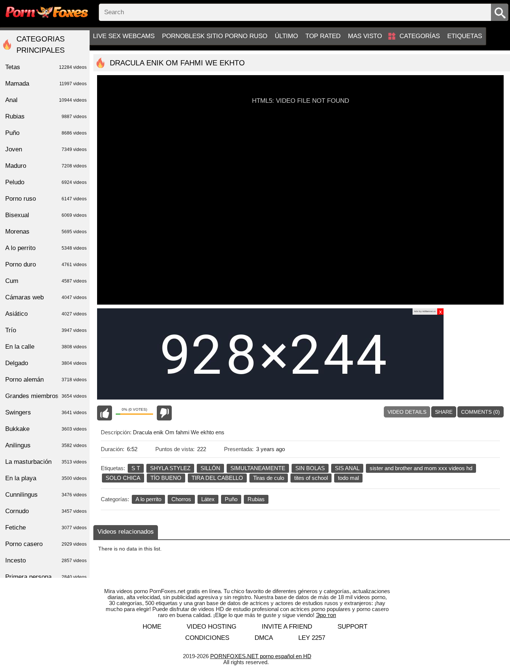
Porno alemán (46, 379)
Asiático (46, 313)
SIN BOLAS (310, 468)
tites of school (311, 478)
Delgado (46, 363)
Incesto (46, 560)
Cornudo (46, 511)
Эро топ (326, 615)
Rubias (256, 499)
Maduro (46, 165)
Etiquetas (464, 36)
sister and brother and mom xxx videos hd (421, 468)
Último (286, 36)
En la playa (46, 478)
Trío (46, 330)
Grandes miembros (46, 396)
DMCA (264, 637)
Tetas (46, 67)
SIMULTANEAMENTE (257, 468)
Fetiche (46, 527)
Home (152, 626)
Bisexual (46, 215)
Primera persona (46, 576)
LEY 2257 (311, 637)
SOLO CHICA (123, 478)
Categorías (419, 36)
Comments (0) (480, 412)
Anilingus (46, 445)
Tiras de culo (268, 478)
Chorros (181, 499)
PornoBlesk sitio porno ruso (214, 36)
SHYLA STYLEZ (170, 468)
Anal (46, 100)
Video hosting (211, 626)
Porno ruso (46, 198)
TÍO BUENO (165, 478)
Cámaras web (46, 297)
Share (444, 412)
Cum (46, 280)
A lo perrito (148, 499)
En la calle (46, 346)
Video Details (407, 412)
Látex (208, 499)
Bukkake (46, 428)
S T (135, 468)
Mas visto (365, 36)
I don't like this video (164, 413)
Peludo (46, 182)
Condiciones (207, 637)
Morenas (46, 231)
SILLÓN (210, 468)
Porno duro (46, 264)
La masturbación (46, 461)
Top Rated (322, 36)
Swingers (46, 412)
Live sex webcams (124, 36)
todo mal (348, 478)
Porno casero (46, 544)
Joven (46, 149)
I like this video (104, 413)
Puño (231, 499)
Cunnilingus (46, 494)
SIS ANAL (347, 468)
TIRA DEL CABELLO (217, 478)
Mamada (46, 83)
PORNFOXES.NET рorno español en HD (260, 656)
